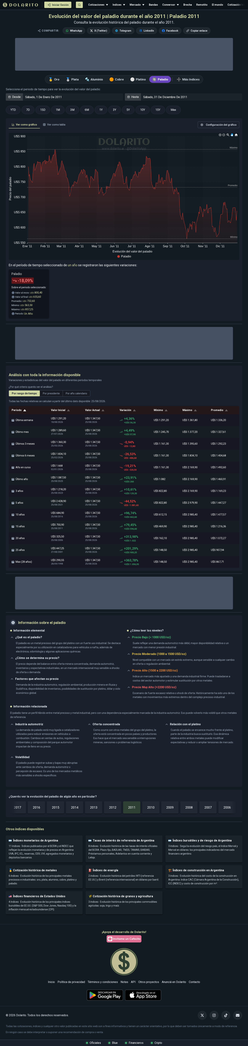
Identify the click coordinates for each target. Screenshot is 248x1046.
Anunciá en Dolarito (174, 982)
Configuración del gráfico (221, 124)
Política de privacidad (71, 982)
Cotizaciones (96, 4)
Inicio (51, 982)
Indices (117, 4)
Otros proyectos (148, 982)
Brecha (187, 4)
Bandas (153, 4)
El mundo (217, 4)
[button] (124, 256)
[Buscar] (79, 5)
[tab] (24, 124)
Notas (124, 982)
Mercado (135, 4)
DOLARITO (24, 5)
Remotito (202, 4)
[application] (124, 196)
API (133, 982)
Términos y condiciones (103, 982)
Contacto (194, 982)
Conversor (168, 4)
